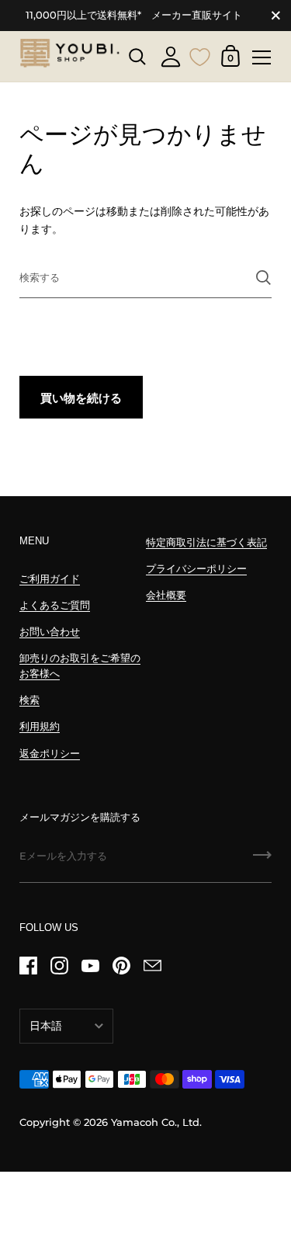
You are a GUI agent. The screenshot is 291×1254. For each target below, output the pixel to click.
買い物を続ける (81, 398)
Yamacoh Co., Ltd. (156, 1122)
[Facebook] (27, 965)
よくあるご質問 (54, 605)
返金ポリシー (49, 753)
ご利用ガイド (49, 579)
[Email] (152, 965)
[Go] (262, 860)
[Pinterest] (121, 965)
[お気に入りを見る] (200, 55)
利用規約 (39, 726)
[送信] (263, 277)
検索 (29, 700)
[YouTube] (90, 965)
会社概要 (166, 595)
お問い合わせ (49, 631)
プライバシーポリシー (196, 569)
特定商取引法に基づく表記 (206, 542)
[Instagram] (58, 965)
